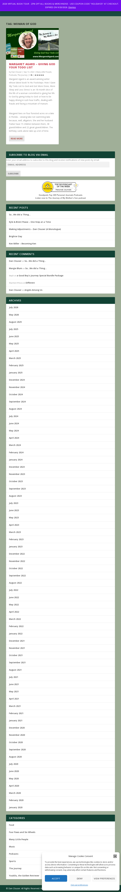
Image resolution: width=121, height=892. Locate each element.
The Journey (22, 75)
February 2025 (16, 365)
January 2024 (15, 459)
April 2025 (14, 351)
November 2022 (17, 561)
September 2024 (17, 401)
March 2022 (15, 619)
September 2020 (17, 749)
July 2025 (13, 329)
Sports (12, 861)
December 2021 (17, 640)
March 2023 (15, 532)
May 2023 (14, 517)
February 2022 (16, 626)
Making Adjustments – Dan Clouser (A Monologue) (35, 229)
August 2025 (15, 322)
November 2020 (17, 735)
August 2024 (15, 408)
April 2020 (14, 785)
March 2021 (15, 706)
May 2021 (14, 691)
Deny (80, 878)
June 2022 (14, 597)
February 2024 (16, 452)
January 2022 (15, 633)
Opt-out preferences (79, 885)
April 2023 (14, 524)
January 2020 (15, 807)
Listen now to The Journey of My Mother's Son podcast (60, 198)
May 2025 (14, 343)
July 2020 (13, 764)
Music (12, 846)
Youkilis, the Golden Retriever (24, 875)
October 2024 (16, 394)
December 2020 (17, 727)
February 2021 (16, 713)
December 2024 (17, 379)
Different (30, 282)
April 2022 (14, 611)
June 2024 (14, 423)
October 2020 (16, 742)
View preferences (104, 878)
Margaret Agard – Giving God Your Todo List (32, 65)
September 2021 (17, 662)
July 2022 (13, 590)
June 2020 (14, 771)
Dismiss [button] (72, 7)
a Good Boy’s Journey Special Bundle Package (40, 275)
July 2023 (13, 503)
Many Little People (43, 72)
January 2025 (15, 372)
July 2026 (13, 307)
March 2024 (15, 445)
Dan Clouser (17, 72)
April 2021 (14, 698)
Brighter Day (15, 236)
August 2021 (15, 669)
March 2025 (15, 358)
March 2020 (15, 793)
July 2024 (13, 416)
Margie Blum (15, 268)
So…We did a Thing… (20, 214)
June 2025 (14, 336)
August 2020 (15, 756)
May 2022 (14, 604)
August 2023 (15, 495)
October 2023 (16, 481)
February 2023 (16, 539)
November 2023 (17, 474)
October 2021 (16, 655)
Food (11, 825)
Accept (56, 878)
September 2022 (17, 575)
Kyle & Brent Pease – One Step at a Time (30, 221)
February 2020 (16, 800)
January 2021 (15, 720)
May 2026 (14, 314)
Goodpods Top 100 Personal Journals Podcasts (60, 195)
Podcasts (13, 75)
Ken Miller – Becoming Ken (22, 243)
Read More (17, 138)
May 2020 (14, 778)
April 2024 (14, 437)
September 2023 (17, 488)
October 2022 (16, 568)
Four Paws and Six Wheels (22, 832)
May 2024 (14, 430)
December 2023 (17, 466)
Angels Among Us (33, 290)
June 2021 (14, 684)
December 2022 (17, 553)
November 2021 (17, 648)
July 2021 (13, 677)
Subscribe (13, 173)
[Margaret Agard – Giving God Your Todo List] (32, 44)
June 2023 (14, 510)
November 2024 (17, 387)
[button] (115, 856)
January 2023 (15, 546)
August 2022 (15, 582)
